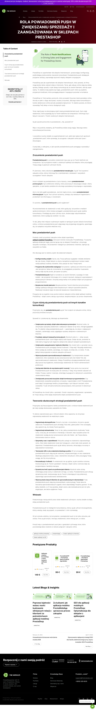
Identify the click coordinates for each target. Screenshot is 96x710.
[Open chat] (92, 706)
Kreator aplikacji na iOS (40, 537)
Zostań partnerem (15, 102)
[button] (88, 11)
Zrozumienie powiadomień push (13, 55)
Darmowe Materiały (56, 681)
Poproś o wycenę (10, 664)
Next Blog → (88, 646)
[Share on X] (59, 41)
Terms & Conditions (16, 697)
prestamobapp (56, 533)
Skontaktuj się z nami (57, 683)
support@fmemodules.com (84, 678)
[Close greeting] (92, 701)
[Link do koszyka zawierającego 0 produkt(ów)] (93, 11)
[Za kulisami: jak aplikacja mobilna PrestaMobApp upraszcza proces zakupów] (62, 596)
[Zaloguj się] (90, 11)
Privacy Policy (6, 697)
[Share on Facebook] (64, 41)
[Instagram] (79, 699)
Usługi (33, 11)
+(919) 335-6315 (81, 681)
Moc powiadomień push (12, 60)
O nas (35, 686)
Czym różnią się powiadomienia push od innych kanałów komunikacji (14, 67)
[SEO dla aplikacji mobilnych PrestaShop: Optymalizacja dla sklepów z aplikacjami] (83, 596)
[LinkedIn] (83, 699)
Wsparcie (64, 11)
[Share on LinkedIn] (61, 41)
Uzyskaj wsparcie (90, 6)
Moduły (25, 11)
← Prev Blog (37, 644)
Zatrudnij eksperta (80, 6)
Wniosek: (7, 80)
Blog (71, 11)
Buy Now (46, 574)
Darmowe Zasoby (52, 11)
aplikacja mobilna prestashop (41, 533)
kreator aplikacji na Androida (71, 533)
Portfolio (41, 11)
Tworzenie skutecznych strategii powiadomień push (14, 75)
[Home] (19, 17)
